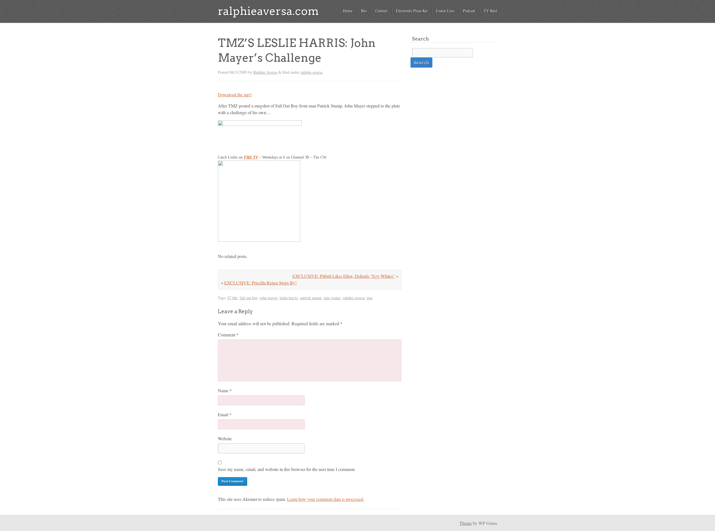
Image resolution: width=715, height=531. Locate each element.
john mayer (268, 297)
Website (225, 438)
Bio (364, 10)
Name (225, 390)
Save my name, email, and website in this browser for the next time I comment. (287, 469)
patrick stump (310, 297)
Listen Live (445, 10)
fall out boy (249, 297)
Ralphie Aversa (265, 72)
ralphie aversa (311, 72)
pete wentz (332, 297)
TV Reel (490, 10)
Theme (465, 523)
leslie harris (289, 297)
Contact (381, 10)
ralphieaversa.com (268, 11)
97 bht (232, 297)
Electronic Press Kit (412, 10)
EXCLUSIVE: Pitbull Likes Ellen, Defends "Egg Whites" (343, 276)
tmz (370, 297)
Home (347, 10)
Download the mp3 (235, 94)
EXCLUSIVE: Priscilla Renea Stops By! (260, 283)
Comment (228, 335)
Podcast (469, 10)
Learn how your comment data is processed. (325, 499)
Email (225, 414)
